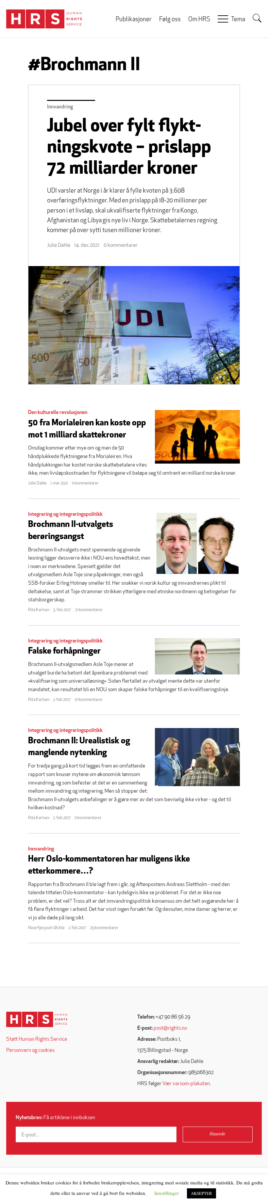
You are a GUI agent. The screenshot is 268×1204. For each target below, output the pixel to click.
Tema (238, 20)
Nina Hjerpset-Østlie (46, 928)
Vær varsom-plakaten (186, 1083)
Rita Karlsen (38, 610)
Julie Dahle (58, 245)
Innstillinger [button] (166, 1193)
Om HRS (199, 20)
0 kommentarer (121, 245)
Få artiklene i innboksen (55, 1117)
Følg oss (170, 20)
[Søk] (257, 18)
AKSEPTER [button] (201, 1193)
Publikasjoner (134, 20)
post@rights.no (170, 1028)
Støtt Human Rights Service (36, 1039)
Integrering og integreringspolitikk (65, 514)
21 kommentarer (89, 610)
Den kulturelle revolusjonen (57, 412)
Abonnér (217, 1134)
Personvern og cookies (30, 1050)
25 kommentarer (104, 928)
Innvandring (60, 107)
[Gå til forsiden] (36, 1019)
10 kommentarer (89, 700)
